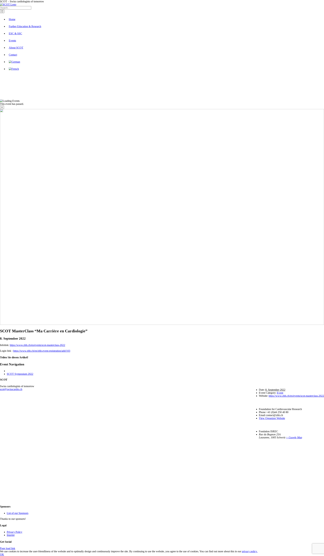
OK (2, 554)
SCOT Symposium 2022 (20, 373)
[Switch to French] (14, 68)
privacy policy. (250, 551)
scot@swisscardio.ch (11, 389)
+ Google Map (294, 437)
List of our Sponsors (17, 513)
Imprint (11, 535)
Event (280, 392)
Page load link (7, 548)
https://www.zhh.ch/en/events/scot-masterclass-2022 (37, 345)
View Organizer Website (272, 418)
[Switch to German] (14, 61)
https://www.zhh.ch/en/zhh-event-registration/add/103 (41, 350)
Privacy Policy (14, 532)
